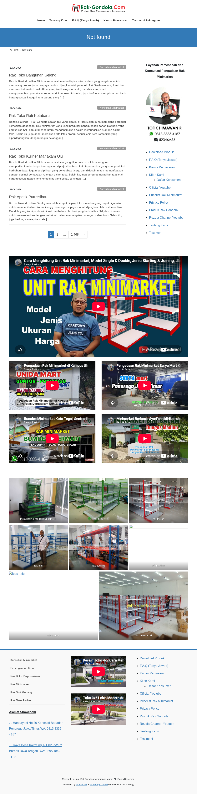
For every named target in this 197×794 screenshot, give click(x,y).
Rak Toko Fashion (21, 700)
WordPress (81, 784)
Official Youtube (160, 187)
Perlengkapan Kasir (22, 668)
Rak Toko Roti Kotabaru (29, 115)
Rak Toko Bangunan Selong (32, 75)
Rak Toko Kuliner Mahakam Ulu (36, 156)
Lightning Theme (99, 784)
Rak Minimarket (19, 684)
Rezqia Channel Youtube (166, 217)
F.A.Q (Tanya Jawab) (163, 159)
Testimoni (155, 232)
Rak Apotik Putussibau (28, 197)
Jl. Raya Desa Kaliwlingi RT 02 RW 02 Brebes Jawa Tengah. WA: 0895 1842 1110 (35, 751)
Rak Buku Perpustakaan (25, 676)
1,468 (75, 234)
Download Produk (161, 152)
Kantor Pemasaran (162, 167)
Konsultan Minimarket (112, 67)
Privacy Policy (159, 202)
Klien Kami (156, 174)
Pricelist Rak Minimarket (165, 195)
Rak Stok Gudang (21, 692)
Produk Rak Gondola (163, 210)
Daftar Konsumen (169, 179)
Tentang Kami (158, 225)
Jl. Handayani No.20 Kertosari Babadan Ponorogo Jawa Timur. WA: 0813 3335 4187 (36, 728)
